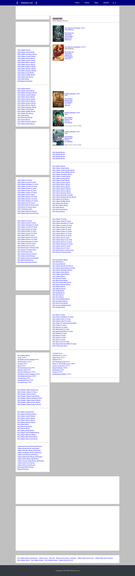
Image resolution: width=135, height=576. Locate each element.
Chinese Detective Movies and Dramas (29, 450)
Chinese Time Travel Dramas (26, 465)
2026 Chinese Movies (24, 50)
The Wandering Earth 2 (25, 376)
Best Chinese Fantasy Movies (26, 418)
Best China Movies (23, 424)
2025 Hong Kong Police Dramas (27, 262)
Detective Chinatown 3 (24, 372)
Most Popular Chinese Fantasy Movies (29, 400)
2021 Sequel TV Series (59, 337)
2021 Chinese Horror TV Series (62, 235)
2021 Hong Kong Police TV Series (62, 331)
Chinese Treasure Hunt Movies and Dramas (31, 460)
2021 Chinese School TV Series (61, 321)
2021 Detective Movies (59, 278)
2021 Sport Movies (58, 297)
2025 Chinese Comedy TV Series (27, 227)
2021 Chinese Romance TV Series (62, 244)
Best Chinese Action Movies (26, 412)
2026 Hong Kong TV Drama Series (28, 205)
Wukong (54, 359)
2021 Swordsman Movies (60, 301)
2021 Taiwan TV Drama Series (61, 252)
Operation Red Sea (23, 380)
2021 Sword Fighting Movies (61, 299)
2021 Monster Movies (58, 288)
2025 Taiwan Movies (24, 119)
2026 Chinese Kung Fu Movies (27, 66)
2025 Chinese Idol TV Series (26, 235)
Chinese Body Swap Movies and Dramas (30, 446)
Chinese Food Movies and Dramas (28, 454)
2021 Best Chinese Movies (60, 205)
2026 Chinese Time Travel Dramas (28, 213)
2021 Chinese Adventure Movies (62, 174)
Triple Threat (56, 357)
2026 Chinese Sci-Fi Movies (26, 72)
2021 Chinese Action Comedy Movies (63, 170)
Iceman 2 (55, 372)
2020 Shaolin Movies (58, 156)
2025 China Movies (23, 115)
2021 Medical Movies (58, 286)
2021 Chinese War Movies (60, 203)
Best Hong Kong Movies (25, 426)
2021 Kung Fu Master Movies (61, 284)
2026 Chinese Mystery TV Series (27, 198)
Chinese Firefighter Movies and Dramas (30, 452)
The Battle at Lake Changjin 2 (27, 374)
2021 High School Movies (60, 280)
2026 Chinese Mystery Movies (27, 68)
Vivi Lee (67, 121)
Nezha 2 (20, 357)
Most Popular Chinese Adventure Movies (30, 398)
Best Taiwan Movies (24, 428)
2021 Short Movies (58, 294)
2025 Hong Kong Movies (25, 117)
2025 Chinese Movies (24, 88)
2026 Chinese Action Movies (26, 52)
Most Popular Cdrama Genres (27, 394)
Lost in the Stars (22, 382)
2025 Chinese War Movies (25, 113)
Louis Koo (68, 58)
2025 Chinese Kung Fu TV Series (27, 237)
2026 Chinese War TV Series (26, 203)
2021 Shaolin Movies (58, 154)
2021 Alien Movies (57, 261)
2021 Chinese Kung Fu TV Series (62, 239)
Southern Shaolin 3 (70, 131)
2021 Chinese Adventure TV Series (62, 223)
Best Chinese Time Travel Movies (28, 438)
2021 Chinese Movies (58, 166)
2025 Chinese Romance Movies (27, 107)
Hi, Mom (20, 363)
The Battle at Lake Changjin (26, 359)
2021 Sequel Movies (58, 290)
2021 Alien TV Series (58, 315)
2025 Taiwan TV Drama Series (27, 249)
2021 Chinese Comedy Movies (61, 176)
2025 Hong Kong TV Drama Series (28, 247)
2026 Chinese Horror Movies (26, 64)
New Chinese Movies (37, 560)
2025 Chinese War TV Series (26, 245)
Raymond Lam (69, 33)
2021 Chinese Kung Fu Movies (61, 188)
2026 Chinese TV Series (25, 180)
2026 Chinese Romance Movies (27, 70)
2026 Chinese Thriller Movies (26, 74)
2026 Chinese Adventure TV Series (28, 184)
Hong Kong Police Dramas (26, 467)
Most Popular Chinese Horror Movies (29, 402)
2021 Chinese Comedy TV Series (62, 225)
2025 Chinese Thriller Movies (26, 111)
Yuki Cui (67, 105)
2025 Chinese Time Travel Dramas (28, 258)
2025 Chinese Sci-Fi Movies (26, 109)
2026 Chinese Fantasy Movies (26, 60)
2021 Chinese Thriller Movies (61, 201)
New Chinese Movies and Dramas (28, 558)
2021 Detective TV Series (60, 327)
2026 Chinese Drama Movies (26, 58)
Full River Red (22, 370)
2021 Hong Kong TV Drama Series (63, 250)
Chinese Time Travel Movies (26, 463)
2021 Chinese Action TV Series (61, 221)
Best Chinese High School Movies (27, 436)
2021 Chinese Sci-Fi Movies (60, 199)
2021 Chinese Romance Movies (61, 193)
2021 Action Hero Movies (60, 259)
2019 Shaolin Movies (58, 158)
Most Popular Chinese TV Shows (27, 392)
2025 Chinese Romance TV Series (28, 241)
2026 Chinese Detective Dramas (27, 211)
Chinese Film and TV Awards (104, 558)
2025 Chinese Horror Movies (26, 101)
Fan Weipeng (68, 102)
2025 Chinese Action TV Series (27, 222)
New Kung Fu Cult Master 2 (73, 47)
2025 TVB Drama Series (25, 251)
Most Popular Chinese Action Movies (29, 396)
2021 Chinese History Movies (61, 184)
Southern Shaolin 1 (70, 93)
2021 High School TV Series (60, 329)
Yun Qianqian (69, 36)
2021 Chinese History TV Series (62, 233)
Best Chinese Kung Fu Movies (26, 422)
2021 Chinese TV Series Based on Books (64, 323)
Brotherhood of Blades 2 (59, 374)
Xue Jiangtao (69, 98)
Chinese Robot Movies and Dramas (28, 458)
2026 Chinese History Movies (26, 62)
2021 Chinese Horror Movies (61, 186)
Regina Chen (68, 100)
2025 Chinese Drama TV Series (27, 229)
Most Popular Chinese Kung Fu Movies (29, 404)
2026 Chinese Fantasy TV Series (27, 192)
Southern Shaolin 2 (70, 112)
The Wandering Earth (59, 361)
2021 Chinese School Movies (60, 274)
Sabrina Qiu (68, 38)
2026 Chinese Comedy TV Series (27, 186)
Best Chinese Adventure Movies (27, 414)
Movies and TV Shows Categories (66, 558)
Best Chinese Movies (24, 355)
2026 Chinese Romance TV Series (28, 200)
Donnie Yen (68, 39)
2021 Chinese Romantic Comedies (62, 195)
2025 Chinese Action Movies (26, 90)
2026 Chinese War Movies (25, 77)
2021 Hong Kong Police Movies (61, 282)
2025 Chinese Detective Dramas (27, 254)
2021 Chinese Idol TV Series (60, 237)
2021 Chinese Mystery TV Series (62, 242)
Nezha (19, 365)
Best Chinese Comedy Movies (26, 416)
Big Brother (56, 370)
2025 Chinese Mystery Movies (27, 105)
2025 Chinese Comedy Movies (27, 94)
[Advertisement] (60, 11)
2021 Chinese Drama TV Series (61, 227)
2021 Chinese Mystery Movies (61, 191)
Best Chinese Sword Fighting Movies (28, 432)
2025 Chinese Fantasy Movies (26, 99)
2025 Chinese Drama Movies (26, 97)
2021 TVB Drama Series (59, 345)
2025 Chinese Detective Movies (27, 121)
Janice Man (68, 34)
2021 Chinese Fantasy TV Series (62, 231)
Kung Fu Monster (57, 367)
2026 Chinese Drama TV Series (27, 188)
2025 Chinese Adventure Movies (27, 92)
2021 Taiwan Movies (58, 211)
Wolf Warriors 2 (57, 355)
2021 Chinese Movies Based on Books (63, 268)
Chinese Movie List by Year (85, 558)
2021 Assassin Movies (58, 264)
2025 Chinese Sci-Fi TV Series (27, 243)
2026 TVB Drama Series (25, 209)
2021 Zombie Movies (58, 307)
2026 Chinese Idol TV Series (26, 194)
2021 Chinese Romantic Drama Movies (64, 197)
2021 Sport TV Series (58, 339)
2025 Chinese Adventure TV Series (28, 225)
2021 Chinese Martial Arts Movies (62, 266)
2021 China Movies (58, 207)
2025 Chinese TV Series (25, 220)
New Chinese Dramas (51, 560)
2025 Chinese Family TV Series (27, 231)
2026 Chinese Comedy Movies (27, 56)
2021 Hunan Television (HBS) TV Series (64, 343)
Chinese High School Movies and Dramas (30, 456)
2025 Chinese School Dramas (26, 256)
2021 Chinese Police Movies (60, 272)
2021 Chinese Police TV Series (61, 319)
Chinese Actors (43, 558)
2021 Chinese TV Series (59, 219)
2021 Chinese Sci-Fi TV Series (61, 246)
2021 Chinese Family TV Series (61, 229)
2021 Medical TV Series (59, 333)
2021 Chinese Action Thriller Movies (63, 172)
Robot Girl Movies (23, 469)
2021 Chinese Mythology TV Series (63, 317)
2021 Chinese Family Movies (61, 180)
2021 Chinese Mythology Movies (62, 270)
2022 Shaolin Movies (58, 152)
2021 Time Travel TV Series (60, 341)
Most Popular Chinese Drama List (28, 390)
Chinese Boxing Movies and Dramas (28, 448)
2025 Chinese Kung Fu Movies (27, 103)
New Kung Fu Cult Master (72, 28)
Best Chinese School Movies (26, 430)
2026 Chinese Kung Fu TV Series (27, 196)
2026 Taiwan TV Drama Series (27, 207)
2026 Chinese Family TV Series (27, 190)
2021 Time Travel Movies (60, 303)
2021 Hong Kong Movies (59, 209)
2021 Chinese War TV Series (61, 248)
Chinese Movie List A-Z (66, 560)
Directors (52, 558)
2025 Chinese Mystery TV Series (27, 239)
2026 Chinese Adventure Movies (27, 54)
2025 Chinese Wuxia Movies (26, 123)
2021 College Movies (58, 276)
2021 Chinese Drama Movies (61, 178)
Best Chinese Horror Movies (26, 420)
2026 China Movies (23, 79)
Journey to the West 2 (59, 365)
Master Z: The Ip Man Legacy (61, 363)
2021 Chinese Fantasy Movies (61, 182)
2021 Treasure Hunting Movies (61, 305)
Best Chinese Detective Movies (27, 434)
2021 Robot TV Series (59, 335)
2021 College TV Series (59, 325)
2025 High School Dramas (25, 260)
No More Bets (22, 378)
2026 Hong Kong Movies (25, 81)
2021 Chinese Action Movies (60, 168)
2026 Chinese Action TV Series (27, 182)
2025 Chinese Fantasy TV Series (27, 233)
